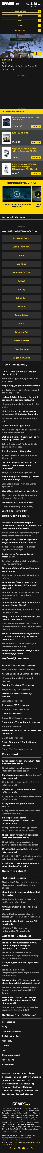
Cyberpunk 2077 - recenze (15, 705)
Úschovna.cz (26, 1084)
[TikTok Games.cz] (28, 1148)
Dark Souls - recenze (12, 738)
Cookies (21, 1135)
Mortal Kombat (21, 341)
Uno (4, 1050)
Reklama (5, 1135)
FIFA (21, 324)
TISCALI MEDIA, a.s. (28, 1142)
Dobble (5, 1045)
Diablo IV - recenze (12, 714)
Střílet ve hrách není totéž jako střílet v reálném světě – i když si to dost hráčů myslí (21, 636)
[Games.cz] (10, 4)
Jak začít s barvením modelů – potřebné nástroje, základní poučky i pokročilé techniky (21, 956)
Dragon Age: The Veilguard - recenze (21, 722)
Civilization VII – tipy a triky (16, 425)
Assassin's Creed (21, 238)
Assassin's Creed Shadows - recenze (21, 674)
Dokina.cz (7, 1090)
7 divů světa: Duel (11, 1036)
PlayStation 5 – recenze (14, 878)
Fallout (21, 281)
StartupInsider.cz (24, 1094)
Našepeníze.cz (32, 1090)
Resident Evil (21, 332)
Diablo (21, 306)
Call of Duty (22, 298)
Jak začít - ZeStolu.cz (16, 935)
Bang (4, 1027)
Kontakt (11, 1138)
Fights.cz (27, 1087)
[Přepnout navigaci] (31, 4)
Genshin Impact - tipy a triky (16, 451)
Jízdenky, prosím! (11, 1055)
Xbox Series (20, 11)
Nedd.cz (6, 1087)
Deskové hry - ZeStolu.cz (19, 1015)
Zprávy (16, 1073)
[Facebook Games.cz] (10, 1148)
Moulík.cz (17, 1087)
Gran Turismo (22, 349)
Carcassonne (8, 1022)
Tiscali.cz (6, 1073)
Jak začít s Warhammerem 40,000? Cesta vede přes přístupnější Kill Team (20, 990)
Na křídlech (8, 1064)
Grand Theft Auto (22, 247)
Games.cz (19, 1077)
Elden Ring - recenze (13, 701)
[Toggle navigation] (39, 4)
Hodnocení (20, 30)
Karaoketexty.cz (10, 1084)
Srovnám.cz (8, 1094)
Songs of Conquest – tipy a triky (18, 472)
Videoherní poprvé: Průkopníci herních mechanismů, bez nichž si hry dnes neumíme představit (21, 525)
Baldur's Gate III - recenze (15, 709)
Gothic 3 (7, 60)
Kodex (4, 1138)
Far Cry (21, 289)
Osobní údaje (30, 1135)
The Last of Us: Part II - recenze (18, 669)
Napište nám (17, 1140)
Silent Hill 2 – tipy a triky (14, 511)
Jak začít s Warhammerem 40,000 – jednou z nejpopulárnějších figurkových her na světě (20, 946)
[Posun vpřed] (38, 194)
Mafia (21, 255)
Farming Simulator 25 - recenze (18, 685)
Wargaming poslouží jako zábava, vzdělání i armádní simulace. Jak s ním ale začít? (19, 1000)
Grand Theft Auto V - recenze (17, 718)
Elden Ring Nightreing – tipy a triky (20, 491)
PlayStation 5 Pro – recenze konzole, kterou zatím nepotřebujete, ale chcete (20, 885)
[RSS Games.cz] (32, 1148)
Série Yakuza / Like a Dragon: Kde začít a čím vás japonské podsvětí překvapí (19, 585)
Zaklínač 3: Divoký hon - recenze (18, 665)
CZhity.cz (18, 1090)
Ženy (31, 1073)
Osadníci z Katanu (11, 1031)
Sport (24, 1073)
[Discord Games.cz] (23, 1148)
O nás (17, 1138)
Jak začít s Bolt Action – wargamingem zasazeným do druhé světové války (21, 973)
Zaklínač (21, 264)
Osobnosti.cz (22, 1080)
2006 (20, 21)
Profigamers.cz (33, 1077)
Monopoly (7, 1041)
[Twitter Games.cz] (14, 1148)
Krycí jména (8, 1060)
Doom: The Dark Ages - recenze (18, 749)
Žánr (20, 16)
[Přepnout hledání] (28, 4)
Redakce (13, 1135)
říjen (20, 26)
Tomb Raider (21, 315)
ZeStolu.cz (8, 1080)
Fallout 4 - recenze (12, 726)
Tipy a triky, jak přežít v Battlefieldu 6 (21, 386)
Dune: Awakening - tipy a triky (17, 507)
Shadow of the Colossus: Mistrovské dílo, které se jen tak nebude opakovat (20, 595)
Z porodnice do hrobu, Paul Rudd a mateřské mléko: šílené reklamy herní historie (21, 627)
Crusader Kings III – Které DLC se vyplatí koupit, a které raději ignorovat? (19, 465)
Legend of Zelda (21, 358)
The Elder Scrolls (21, 272)
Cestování (7, 1077)
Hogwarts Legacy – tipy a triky (17, 502)
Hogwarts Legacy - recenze (16, 689)
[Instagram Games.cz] (19, 1148)
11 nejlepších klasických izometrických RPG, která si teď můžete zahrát (18, 821)
